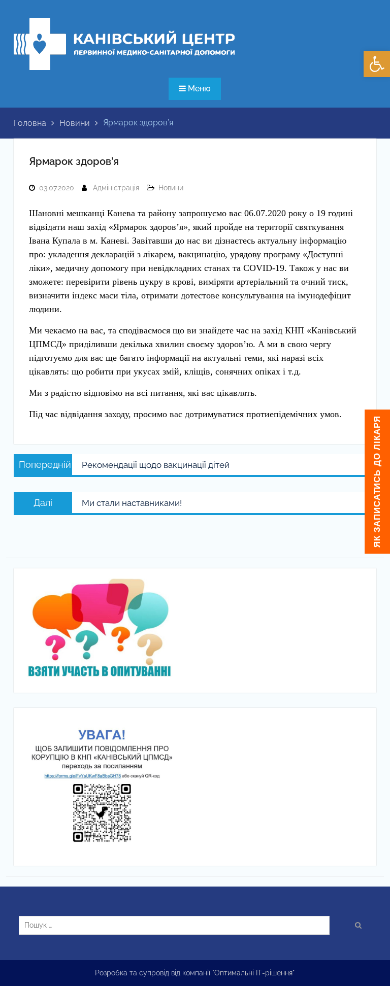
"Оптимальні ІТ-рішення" (253, 973)
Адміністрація (116, 188)
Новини (170, 188)
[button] (377, 64)
